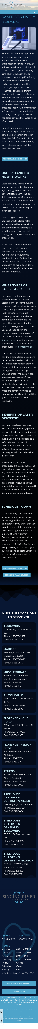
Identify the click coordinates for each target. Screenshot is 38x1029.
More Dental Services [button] (16, 575)
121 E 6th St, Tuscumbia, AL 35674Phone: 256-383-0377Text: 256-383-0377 (18, 632)
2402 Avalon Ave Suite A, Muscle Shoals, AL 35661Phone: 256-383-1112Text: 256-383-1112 (16, 679)
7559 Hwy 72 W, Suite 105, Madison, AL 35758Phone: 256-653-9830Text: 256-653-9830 (17, 656)
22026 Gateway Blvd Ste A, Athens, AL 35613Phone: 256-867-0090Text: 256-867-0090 (17, 778)
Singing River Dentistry (27, 998)
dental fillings (8, 340)
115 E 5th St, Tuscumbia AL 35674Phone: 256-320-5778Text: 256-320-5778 (17, 832)
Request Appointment (19, 984)
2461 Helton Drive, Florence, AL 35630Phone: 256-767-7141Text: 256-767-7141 (18, 753)
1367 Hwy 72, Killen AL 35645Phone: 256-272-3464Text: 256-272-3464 (18, 802)
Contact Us (19, 992)
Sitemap (19, 1004)
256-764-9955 (20, 544)
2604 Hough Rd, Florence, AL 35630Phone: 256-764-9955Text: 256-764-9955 (19, 727)
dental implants (26, 347)
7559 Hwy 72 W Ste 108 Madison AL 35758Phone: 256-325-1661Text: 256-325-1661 (18, 864)
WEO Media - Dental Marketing (16, 1000)
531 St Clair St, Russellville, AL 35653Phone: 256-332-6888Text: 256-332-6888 (19, 702)
